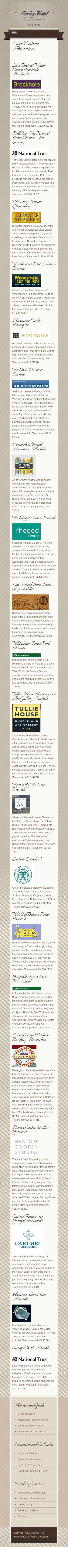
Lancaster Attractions (28, 1453)
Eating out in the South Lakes (33, 1471)
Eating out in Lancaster (30, 1459)
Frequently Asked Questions (32, 1492)
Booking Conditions (28, 1510)
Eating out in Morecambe (31, 1425)
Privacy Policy (25, 1504)
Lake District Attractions (30, 1465)
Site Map (22, 1516)
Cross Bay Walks (26, 1414)
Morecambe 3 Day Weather (32, 1431)
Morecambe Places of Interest (33, 1419)
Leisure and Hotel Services (32, 1498)
